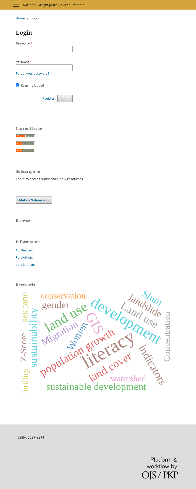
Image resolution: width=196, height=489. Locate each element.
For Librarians (25, 264)
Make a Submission (34, 200)
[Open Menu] (16, 5)
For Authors (24, 257)
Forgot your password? (32, 73)
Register (48, 98)
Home (20, 18)
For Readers (24, 250)
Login (65, 98)
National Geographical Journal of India (54, 5)
